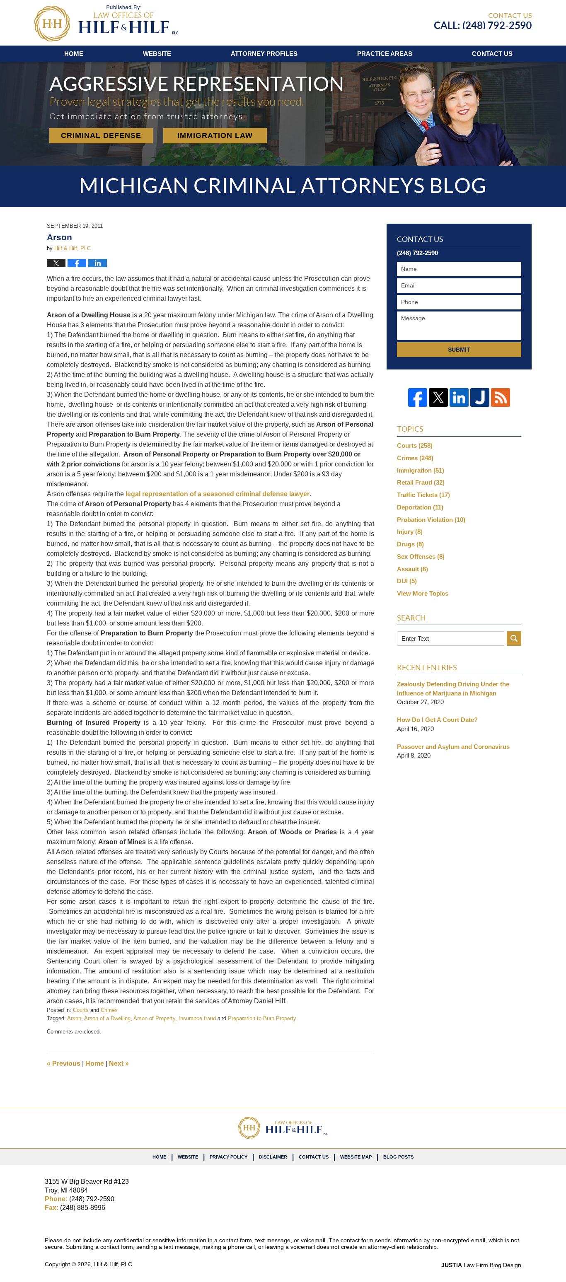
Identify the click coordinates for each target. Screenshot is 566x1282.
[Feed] (500, 397)
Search (514, 638)
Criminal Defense (101, 135)
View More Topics (422, 593)
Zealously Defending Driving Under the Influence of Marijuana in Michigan (453, 689)
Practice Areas (384, 53)
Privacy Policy (228, 1156)
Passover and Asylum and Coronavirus (453, 746)
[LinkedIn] (459, 397)
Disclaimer (273, 1156)
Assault (412, 568)
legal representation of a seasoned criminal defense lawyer (218, 493)
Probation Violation (431, 519)
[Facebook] (417, 397)
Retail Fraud (421, 482)
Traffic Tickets (423, 494)
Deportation (420, 507)
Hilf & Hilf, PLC (113, 1264)
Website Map (356, 1156)
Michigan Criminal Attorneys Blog (106, 23)
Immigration (420, 470)
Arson (74, 1018)
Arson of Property (154, 1018)
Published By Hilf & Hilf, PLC (483, 21)
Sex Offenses (421, 556)
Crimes (109, 1010)
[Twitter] (438, 397)
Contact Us (314, 1156)
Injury (410, 531)
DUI (407, 580)
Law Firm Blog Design (481, 1265)
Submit (459, 349)
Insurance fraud (197, 1018)
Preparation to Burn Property (262, 1018)
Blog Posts (398, 1156)
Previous (63, 1063)
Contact (492, 53)
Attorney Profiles (264, 53)
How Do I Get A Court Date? (437, 719)
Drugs (410, 544)
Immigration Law (215, 135)
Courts (81, 1010)
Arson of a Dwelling (107, 1018)
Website (157, 53)
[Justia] (479, 397)
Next (119, 1063)
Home (73, 53)
